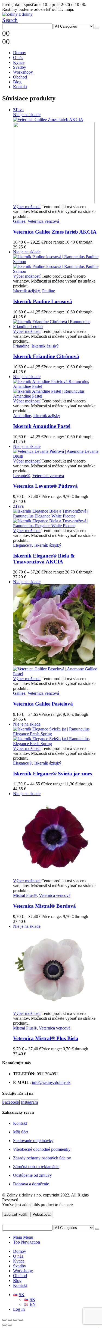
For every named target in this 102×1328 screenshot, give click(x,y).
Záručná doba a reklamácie (36, 1166)
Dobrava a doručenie (31, 1184)
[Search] (97, 27)
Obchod (20, 77)
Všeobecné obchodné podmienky (41, 1149)
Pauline (48, 290)
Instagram (29, 1102)
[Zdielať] (15, 1320)
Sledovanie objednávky (33, 1140)
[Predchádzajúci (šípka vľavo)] (4, 1325)
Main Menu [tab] (23, 1237)
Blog (17, 82)
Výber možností (27, 206)
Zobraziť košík (15, 1214)
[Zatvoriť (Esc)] (20, 1320)
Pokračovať (42, 1214)
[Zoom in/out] (4, 1320)
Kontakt (20, 86)
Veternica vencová (43, 221)
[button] (10, 20)
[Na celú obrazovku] (10, 1320)
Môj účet (20, 1132)
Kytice (18, 62)
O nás (18, 57)
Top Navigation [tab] (26, 1242)
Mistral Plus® (25, 895)
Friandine (21, 346)
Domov (19, 52)
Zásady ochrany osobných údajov (42, 1158)
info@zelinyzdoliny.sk (51, 1082)
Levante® (21, 475)
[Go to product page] (56, 324)
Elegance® (22, 545)
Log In (19, 1309)
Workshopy (23, 72)
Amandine (22, 415)
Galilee (19, 221)
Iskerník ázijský (26, 290)
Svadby (19, 67)
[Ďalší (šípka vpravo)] (10, 1325)
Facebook (10, 1102)
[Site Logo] (17, 14)
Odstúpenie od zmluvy (32, 1175)
